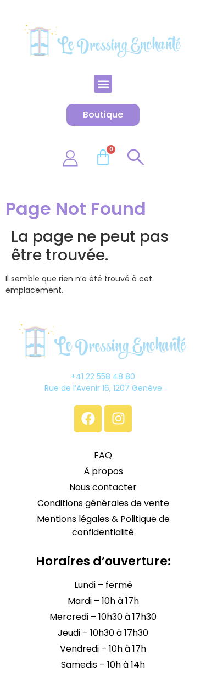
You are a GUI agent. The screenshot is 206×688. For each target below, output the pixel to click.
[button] (103, 84)
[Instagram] (118, 418)
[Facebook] (88, 418)
